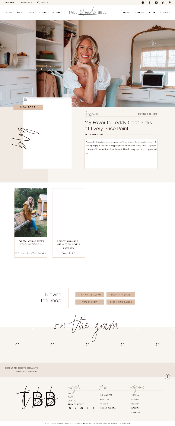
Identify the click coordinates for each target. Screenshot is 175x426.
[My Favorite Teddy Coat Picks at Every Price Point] (47, 133)
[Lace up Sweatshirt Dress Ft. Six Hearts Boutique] (68, 212)
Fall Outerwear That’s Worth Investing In (31, 253)
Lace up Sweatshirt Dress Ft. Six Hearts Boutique (68, 244)
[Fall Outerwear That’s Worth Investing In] (31, 212)
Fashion (91, 114)
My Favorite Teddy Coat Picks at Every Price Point (118, 125)
